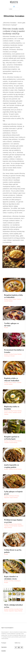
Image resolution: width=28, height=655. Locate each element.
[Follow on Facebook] (16, 647)
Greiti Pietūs (11, 580)
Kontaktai (3, 650)
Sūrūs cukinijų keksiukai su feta (13, 605)
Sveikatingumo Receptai (9, 355)
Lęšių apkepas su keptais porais (13, 492)
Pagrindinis (4, 647)
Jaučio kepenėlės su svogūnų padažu (11, 466)
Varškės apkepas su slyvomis (11, 324)
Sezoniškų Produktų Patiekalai (14, 354)
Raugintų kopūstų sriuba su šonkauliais (13, 296)
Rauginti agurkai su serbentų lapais (11, 437)
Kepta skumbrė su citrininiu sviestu (11, 577)
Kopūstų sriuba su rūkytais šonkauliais (11, 379)
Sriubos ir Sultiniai (12, 299)
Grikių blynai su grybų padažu (12, 551)
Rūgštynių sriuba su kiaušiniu (11, 407)
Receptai (6, 299)
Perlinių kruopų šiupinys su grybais (13, 520)
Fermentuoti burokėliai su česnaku (14, 351)
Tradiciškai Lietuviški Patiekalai (10, 442)
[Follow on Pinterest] (22, 647)
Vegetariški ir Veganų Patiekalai (11, 497)
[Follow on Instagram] (19, 647)
